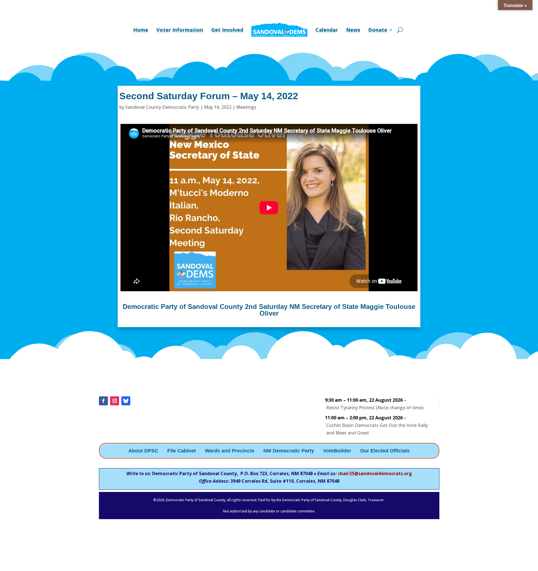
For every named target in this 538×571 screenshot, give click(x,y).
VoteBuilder (337, 451)
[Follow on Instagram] (114, 400)
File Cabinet (181, 451)
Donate (377, 29)
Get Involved (227, 29)
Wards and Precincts (229, 451)
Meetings (246, 107)
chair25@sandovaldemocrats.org (375, 473)
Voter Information (179, 29)
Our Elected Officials (385, 451)
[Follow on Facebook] (103, 400)
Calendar (327, 29)
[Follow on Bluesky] (125, 400)
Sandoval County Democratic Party (162, 107)
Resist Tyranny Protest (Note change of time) (374, 407)
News (353, 29)
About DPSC (143, 451)
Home (140, 29)
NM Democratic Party (288, 451)
